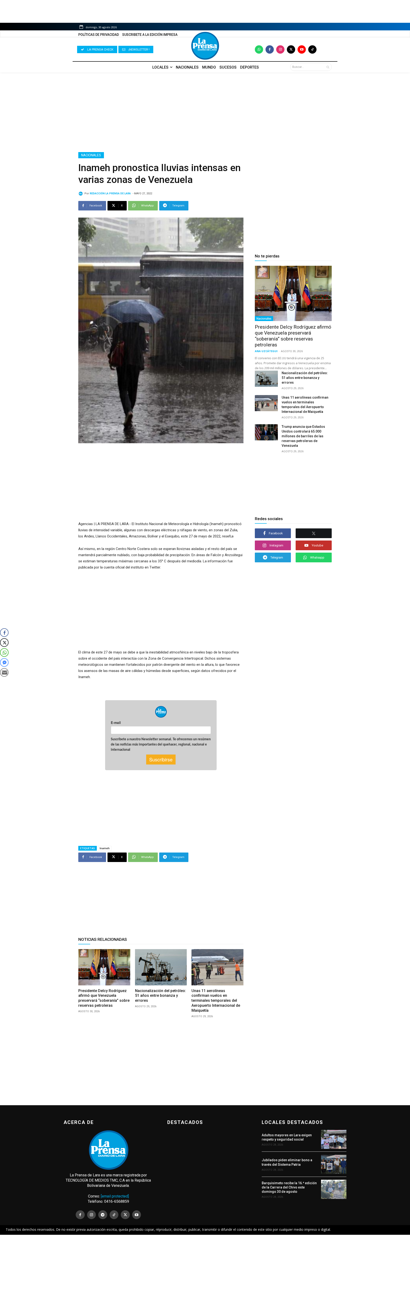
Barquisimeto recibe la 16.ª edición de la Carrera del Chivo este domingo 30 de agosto (289, 1187)
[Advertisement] (205, 112)
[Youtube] (302, 49)
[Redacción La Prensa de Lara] (81, 193)
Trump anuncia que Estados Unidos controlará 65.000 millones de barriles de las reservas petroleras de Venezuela (303, 436)
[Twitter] (291, 49)
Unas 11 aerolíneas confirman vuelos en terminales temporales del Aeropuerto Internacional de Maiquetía (215, 1000)
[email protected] (115, 1196)
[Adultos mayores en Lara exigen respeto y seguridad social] (333, 1139)
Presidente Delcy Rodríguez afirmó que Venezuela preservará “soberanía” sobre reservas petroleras (104, 998)
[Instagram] (280, 49)
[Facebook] (270, 49)
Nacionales (91, 155)
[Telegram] (102, 1214)
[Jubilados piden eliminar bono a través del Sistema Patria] (333, 1164)
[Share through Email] (4, 672)
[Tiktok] (312, 49)
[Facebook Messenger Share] (4, 662)
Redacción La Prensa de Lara (110, 193)
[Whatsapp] (259, 49)
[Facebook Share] (4, 632)
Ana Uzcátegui (266, 351)
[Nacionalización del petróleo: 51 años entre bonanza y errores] (161, 967)
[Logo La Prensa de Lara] (205, 46)
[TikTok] (114, 1214)
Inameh (105, 848)
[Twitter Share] (4, 642)
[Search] (327, 67)
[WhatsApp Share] (4, 652)
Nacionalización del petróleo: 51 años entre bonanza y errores (160, 995)
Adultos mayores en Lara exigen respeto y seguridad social (287, 1137)
